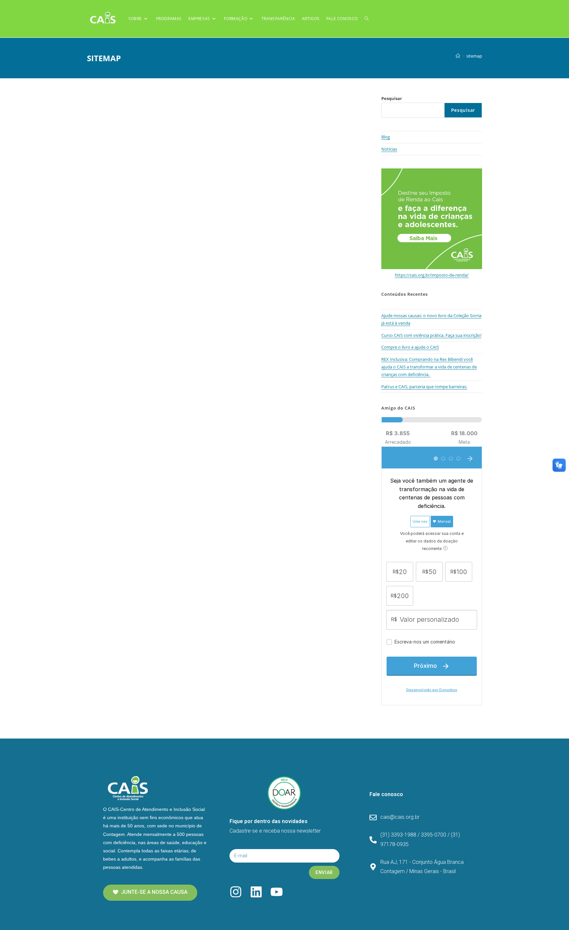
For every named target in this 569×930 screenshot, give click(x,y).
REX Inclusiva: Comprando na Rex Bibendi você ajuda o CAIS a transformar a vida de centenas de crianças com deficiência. (429, 367)
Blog (385, 137)
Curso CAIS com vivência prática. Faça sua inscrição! (431, 335)
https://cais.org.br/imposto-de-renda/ (432, 275)
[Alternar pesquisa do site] (366, 19)
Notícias (389, 149)
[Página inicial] (458, 56)
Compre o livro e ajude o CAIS (410, 347)
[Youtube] (276, 892)
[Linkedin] (256, 892)
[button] (150, 893)
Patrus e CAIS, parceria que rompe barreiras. (424, 387)
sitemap (474, 56)
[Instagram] (236, 892)
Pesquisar (391, 98)
